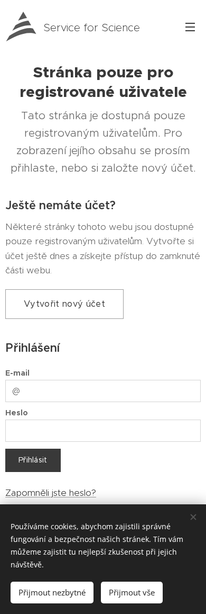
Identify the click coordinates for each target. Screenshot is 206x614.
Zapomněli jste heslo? (50, 493)
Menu (190, 26)
